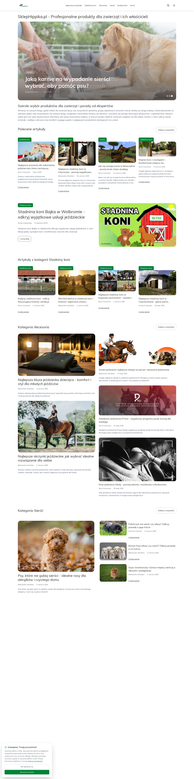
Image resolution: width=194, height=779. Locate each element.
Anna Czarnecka (24, 172)
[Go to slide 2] (169, 96)
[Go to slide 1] (167, 96)
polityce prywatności (35, 761)
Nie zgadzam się (27, 767)
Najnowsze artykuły (74, 5)
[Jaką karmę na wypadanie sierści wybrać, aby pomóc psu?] (97, 61)
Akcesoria (103, 5)
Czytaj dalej (24, 239)
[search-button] (168, 5)
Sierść (112, 5)
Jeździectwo (122, 5)
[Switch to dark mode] (174, 5)
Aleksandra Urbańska (66, 176)
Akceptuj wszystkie (27, 772)
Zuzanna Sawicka (31, 92)
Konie (132, 5)
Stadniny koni (90, 5)
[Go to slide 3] (172, 96)
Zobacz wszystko (166, 130)
